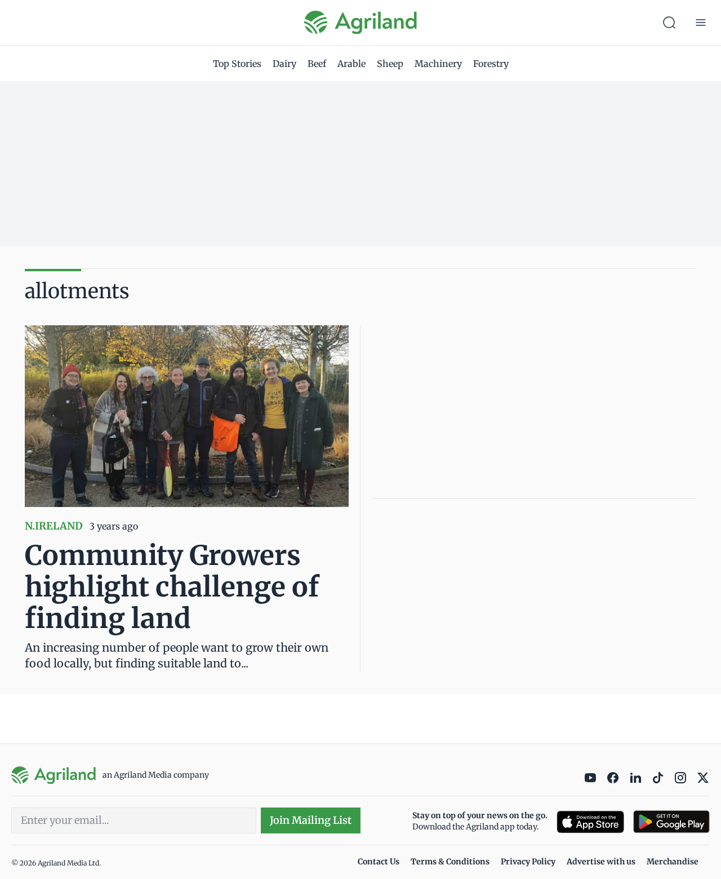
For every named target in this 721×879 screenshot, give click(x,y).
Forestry (491, 63)
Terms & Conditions (450, 861)
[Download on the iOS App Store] (590, 821)
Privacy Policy (528, 861)
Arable (351, 63)
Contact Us (378, 861)
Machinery (438, 63)
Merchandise (672, 861)
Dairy (284, 63)
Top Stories (237, 63)
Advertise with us (601, 861)
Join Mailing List (310, 820)
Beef (317, 63)
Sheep (390, 63)
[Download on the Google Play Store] (671, 821)
